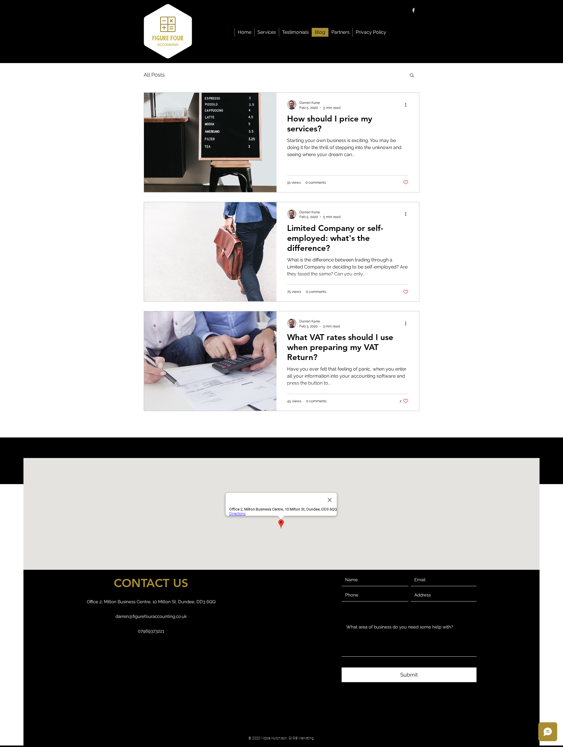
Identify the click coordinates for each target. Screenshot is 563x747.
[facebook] (413, 10)
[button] (412, 75)
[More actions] (407, 104)
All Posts (154, 75)
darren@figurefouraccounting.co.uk (151, 616)
